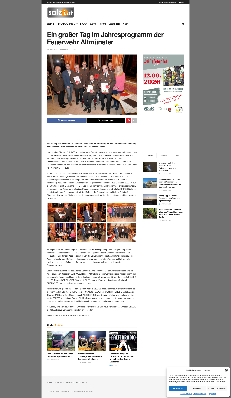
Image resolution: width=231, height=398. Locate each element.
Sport (103, 24)
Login (182, 2)
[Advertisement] (140, 12)
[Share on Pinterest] (128, 120)
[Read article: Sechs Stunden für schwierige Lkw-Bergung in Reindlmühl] (61, 341)
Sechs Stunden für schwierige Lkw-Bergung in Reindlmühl (60, 355)
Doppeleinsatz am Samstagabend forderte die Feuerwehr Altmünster (90, 356)
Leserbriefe (114, 24)
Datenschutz (69, 382)
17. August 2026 (53, 360)
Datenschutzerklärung (200, 394)
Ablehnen (197, 388)
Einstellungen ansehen (217, 388)
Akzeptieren (178, 388)
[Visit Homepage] (60, 12)
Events (93, 24)
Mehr (125, 24)
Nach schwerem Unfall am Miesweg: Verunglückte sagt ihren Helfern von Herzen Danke (171, 213)
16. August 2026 (85, 362)
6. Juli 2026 (114, 365)
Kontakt (49, 382)
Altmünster (64, 49)
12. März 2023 (52, 49)
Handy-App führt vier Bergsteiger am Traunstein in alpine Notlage (171, 198)
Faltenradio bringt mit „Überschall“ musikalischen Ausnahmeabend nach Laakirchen (121, 357)
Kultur (83, 24)
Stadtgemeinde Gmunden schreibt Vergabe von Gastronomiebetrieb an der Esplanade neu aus (170, 183)
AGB (78, 382)
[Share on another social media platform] (134, 120)
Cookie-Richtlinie (186, 394)
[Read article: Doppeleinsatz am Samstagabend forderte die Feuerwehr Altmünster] (92, 341)
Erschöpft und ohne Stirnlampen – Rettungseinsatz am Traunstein (167, 166)
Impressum (212, 394)
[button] (226, 370)
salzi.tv (84, 382)
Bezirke (50, 24)
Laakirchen (116, 349)
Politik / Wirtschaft (68, 24)
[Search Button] (183, 24)
